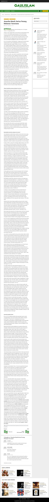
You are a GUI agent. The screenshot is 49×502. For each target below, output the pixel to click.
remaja (27, 425)
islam (22, 425)
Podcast (28, 498)
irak (20, 425)
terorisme (5, 426)
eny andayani (9, 440)
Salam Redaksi (24, 498)
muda (24, 425)
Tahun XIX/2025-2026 (12, 471)
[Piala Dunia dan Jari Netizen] (36, 492)
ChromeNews (27, 500)
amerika (11, 425)
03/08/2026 (42, 487)
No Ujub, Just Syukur (43, 72)
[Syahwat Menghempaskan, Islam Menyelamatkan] (20, 473)
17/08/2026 (11, 475)
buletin (14, 425)
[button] (41, 11)
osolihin (5, 25)
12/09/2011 (10, 25)
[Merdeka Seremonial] (5, 473)
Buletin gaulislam (11, 470)
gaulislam (24, 5)
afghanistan (8, 425)
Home (20, 498)
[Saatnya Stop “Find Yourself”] (5, 492)
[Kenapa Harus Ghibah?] (20, 492)
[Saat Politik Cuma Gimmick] (36, 485)
